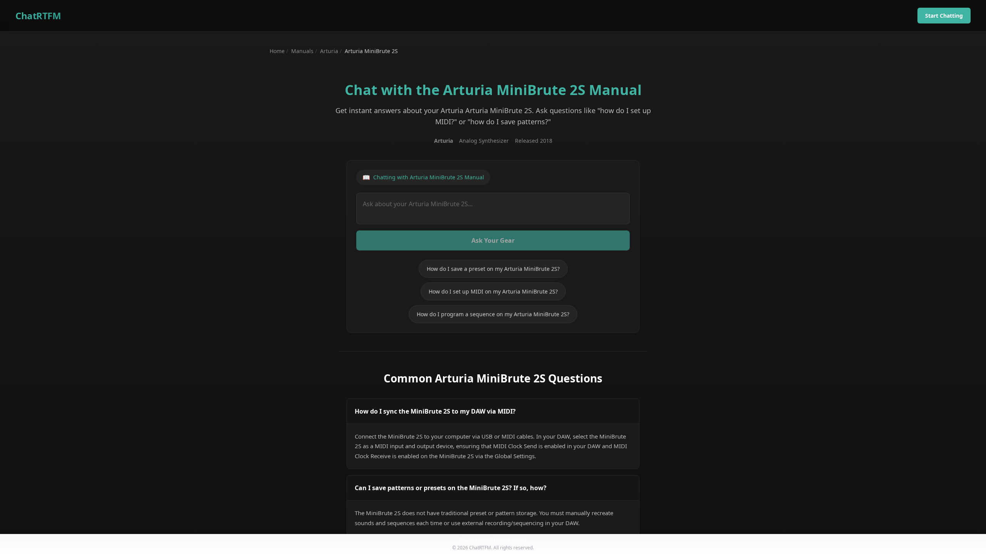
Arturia (329, 51)
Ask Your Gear (493, 240)
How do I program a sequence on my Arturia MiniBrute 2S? (493, 314)
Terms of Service (509, 540)
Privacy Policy (473, 540)
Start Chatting (944, 15)
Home (277, 51)
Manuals (302, 51)
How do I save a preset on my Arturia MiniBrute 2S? (493, 268)
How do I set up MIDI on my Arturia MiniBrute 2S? (493, 291)
